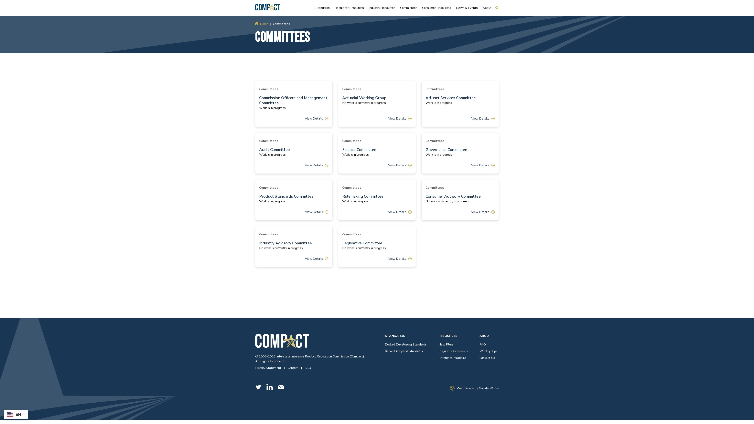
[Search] (497, 8)
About (485, 336)
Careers (293, 368)
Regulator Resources (453, 351)
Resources (448, 336)
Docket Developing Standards (406, 344)
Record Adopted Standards (404, 351)
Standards (395, 336)
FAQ (308, 368)
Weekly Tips (488, 351)
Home (264, 24)
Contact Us (487, 358)
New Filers (446, 344)
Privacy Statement (268, 368)
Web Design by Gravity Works (478, 388)
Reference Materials (452, 358)
